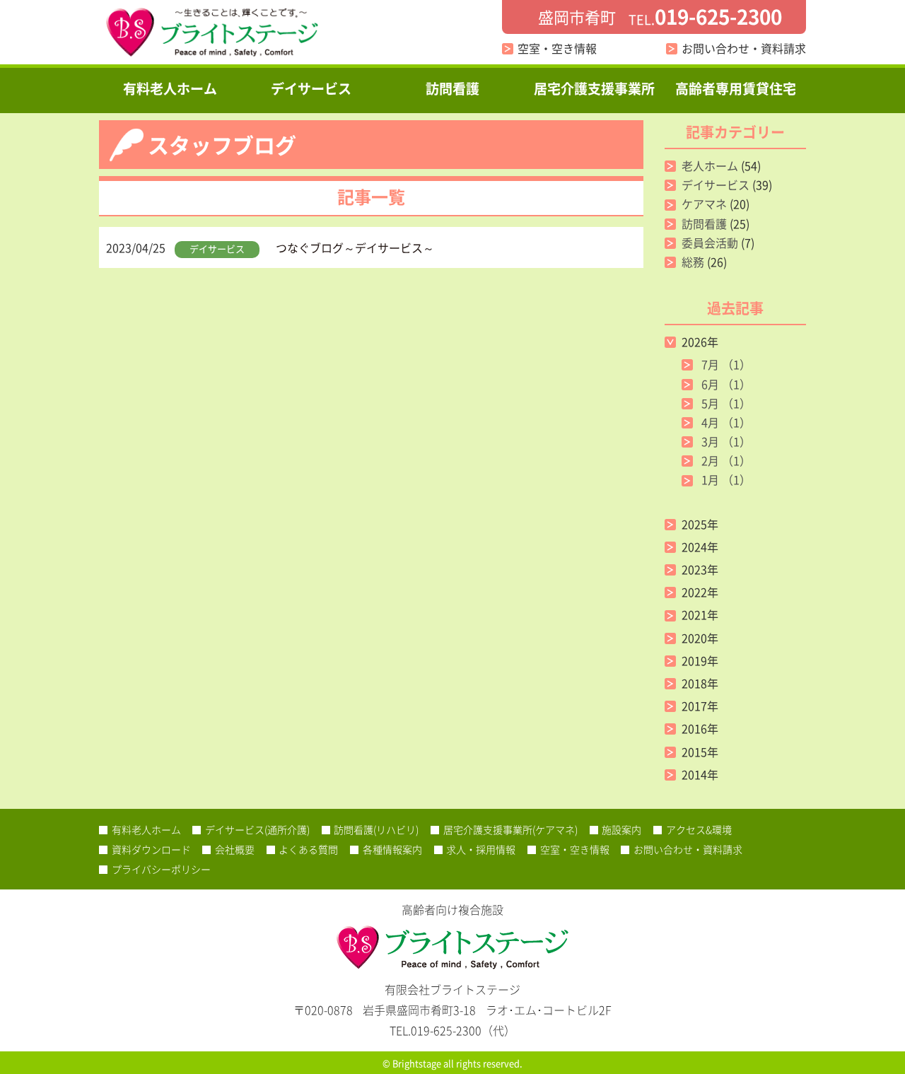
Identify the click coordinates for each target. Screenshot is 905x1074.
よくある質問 (308, 849)
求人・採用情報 (480, 849)
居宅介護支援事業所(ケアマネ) (510, 829)
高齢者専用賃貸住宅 (735, 88)
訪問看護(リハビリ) (376, 829)
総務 (693, 261)
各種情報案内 (392, 849)
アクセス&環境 (699, 829)
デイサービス (311, 88)
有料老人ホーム (170, 88)
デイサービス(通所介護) (257, 829)
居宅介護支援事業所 (594, 88)
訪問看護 (452, 88)
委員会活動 (710, 242)
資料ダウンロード (151, 849)
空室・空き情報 (557, 48)
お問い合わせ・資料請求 (744, 48)
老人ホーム (710, 165)
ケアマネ (704, 203)
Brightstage (416, 1063)
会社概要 (235, 849)
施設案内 (621, 829)
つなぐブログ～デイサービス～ (355, 247)
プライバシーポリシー (161, 869)
